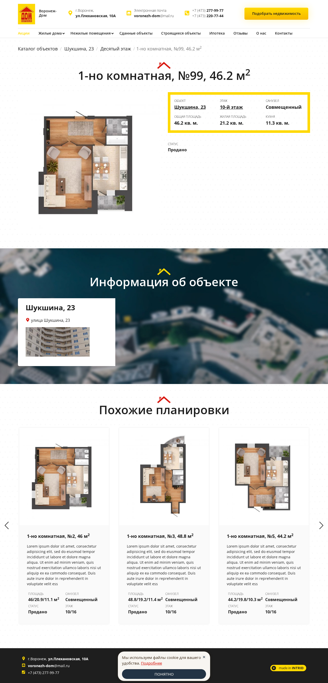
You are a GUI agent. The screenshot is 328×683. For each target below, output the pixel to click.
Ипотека (217, 33)
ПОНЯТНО (164, 674)
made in (291, 668)
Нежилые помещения (90, 33)
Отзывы (240, 33)
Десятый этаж (115, 49)
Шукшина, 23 (79, 49)
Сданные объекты (135, 33)
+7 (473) (207, 10)
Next (321, 526)
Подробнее (151, 663)
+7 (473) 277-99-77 (43, 672)
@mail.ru (154, 15)
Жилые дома (50, 33)
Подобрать (276, 13)
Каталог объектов (38, 49)
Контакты (283, 33)
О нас (261, 33)
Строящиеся (181, 33)
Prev (7, 526)
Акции (24, 33)
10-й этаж (231, 107)
